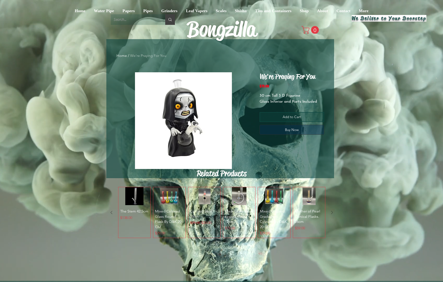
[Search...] (170, 19)
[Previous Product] (111, 212)
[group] (222, 212)
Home (122, 55)
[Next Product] (332, 212)
